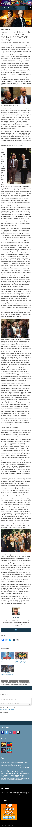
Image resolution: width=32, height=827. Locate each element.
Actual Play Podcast (5, 762)
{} (17, 703)
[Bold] (1, 704)
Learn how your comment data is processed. (14, 708)
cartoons (24, 764)
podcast (3, 773)
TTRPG (17, 776)
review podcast (8, 775)
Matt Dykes (15, 42)
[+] (19, 703)
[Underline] (5, 704)
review (3, 775)
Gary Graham (19, 682)
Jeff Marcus (4, 684)
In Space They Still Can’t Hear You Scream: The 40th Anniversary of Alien (7, 674)
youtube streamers (17, 779)
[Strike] (7, 704)
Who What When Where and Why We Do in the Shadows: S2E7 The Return (21, 661)
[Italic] (3, 704)
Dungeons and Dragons (6, 768)
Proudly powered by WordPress (7, 825)
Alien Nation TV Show (24, 680)
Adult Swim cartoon (14, 762)
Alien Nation (5, 680)
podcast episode (11, 773)
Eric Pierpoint (5, 682)
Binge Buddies (13, 764)
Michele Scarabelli (22, 684)
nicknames (25, 771)
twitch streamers (25, 776)
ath (27, 762)
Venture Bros (3, 778)
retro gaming (26, 773)
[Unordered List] (10, 704)
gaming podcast (11, 770)
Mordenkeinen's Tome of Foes (7, 771)
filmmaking (4, 770)
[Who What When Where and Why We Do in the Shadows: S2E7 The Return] (21, 655)
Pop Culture (8, 29)
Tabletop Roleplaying (6, 776)
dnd (20, 765)
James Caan (27, 682)
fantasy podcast (16, 768)
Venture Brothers (10, 778)
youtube (11, 779)
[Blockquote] (12, 704)
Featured (12, 682)
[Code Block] (14, 704)
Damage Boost (4, 765)
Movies (2, 29)
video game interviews (18, 778)
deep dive (10, 765)
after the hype (22, 762)
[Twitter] (16, 630)
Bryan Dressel (20, 764)
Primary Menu (30, 8)
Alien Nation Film (13, 680)
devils (17, 765)
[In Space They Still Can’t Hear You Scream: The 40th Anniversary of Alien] (7, 668)
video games (26, 778)
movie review (19, 771)
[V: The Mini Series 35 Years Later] (7, 655)
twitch (20, 776)
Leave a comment (24, 42)
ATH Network (5, 8)
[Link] (16, 704)
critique (28, 764)
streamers (16, 775)
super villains (21, 775)
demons (14, 765)
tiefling (13, 776)
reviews (12, 775)
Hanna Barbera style (19, 770)
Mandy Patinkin (12, 684)
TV (11, 29)
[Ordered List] (8, 704)
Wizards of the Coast (5, 779)
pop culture (19, 773)
